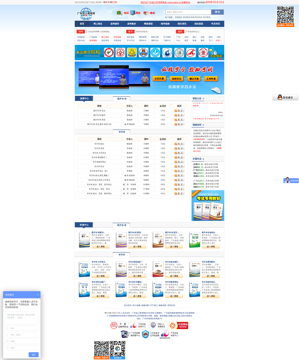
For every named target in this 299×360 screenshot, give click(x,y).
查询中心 (143, 40)
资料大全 (155, 40)
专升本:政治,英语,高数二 (99, 175)
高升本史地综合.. (209, 232)
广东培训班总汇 (192, 32)
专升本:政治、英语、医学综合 (99, 184)
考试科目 (186, 17)
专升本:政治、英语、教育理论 (99, 193)
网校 (137, 13)
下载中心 (167, 40)
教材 (152, 13)
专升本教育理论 (99, 162)
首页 (82, 24)
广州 (178, 37)
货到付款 (171, 305)
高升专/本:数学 (99, 115)
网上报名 (98, 24)
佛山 (194, 37)
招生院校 (199, 24)
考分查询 (206, 17)
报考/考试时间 (196, 17)
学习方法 (130, 40)
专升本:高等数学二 (99, 157)
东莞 (202, 37)
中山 (178, 40)
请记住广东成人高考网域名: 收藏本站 (165, 2)
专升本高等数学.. (209, 262)
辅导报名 (130, 37)
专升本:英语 (99, 148)
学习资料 (167, 37)
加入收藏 (136, 305)
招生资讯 (182, 24)
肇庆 (202, 40)
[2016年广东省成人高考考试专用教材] (208, 220)
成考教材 (131, 24)
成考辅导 (114, 24)
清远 (219, 37)
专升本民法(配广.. (99, 282)
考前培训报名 (141, 32)
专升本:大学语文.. (99, 262)
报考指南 (165, 24)
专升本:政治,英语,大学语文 (99, 180)
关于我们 (154, 305)
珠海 (194, 40)
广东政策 (93, 37)
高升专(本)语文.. (171, 232)
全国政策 (81, 37)
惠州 (211, 37)
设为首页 (127, 305)
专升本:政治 (99, 144)
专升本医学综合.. (209, 282)
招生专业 (81, 40)
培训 (126, 13)
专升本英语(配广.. (135, 262)
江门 (211, 40)
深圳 (186, 37)
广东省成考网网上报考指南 (97, 32)
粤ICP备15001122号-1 (113, 313)
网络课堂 (148, 24)
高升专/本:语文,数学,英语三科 (99, 124)
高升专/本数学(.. (98, 232)
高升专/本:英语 (99, 120)
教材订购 (155, 37)
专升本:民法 (99, 166)
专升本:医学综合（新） (99, 171)
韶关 (186, 40)
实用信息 (117, 40)
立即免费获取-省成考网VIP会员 (206, 117)
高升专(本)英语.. (135, 232)
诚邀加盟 (145, 305)
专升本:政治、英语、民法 (99, 189)
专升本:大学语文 (99, 153)
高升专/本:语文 (99, 111)
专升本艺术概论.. (135, 282)
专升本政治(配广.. (172, 262)
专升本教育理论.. (172, 282)
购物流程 (162, 305)
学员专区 (215, 24)
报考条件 (178, 17)
